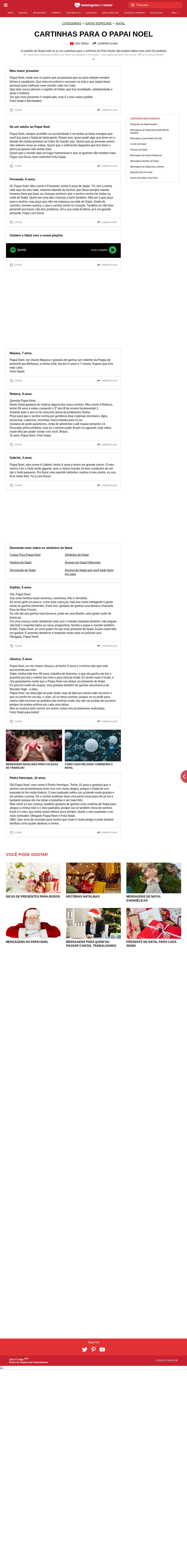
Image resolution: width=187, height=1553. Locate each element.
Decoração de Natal (23, 570)
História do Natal (20, 562)
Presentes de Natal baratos (143, 124)
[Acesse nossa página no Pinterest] (93, 1349)
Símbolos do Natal (77, 554)
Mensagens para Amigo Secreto (146, 138)
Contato (161, 1360)
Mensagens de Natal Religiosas (146, 155)
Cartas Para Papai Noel (25, 554)
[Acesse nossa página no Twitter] (84, 1349)
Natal (120, 23)
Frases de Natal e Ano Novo (144, 178)
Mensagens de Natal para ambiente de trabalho (149, 131)
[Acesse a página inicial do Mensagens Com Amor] (93, 5)
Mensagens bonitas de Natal (144, 161)
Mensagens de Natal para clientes (147, 166)
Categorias (71, 23)
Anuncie (173, 1360)
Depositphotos (40, 1362)
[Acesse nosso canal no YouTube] (102, 1349)
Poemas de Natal (138, 149)
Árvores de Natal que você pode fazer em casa (89, 572)
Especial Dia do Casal (141, 172)
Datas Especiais (98, 23)
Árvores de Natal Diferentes (83, 562)
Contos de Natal (138, 144)
